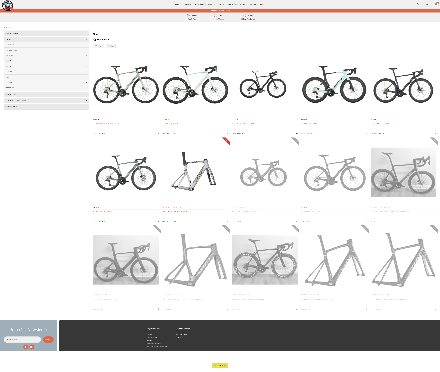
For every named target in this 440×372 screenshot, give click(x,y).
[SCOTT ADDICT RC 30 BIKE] (126, 172)
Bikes (176, 4)
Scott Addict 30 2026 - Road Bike (172, 124)
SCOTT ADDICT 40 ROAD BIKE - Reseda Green (108, 124)
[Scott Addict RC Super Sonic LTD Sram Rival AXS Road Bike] (403, 172)
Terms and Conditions (154, 343)
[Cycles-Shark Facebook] (25, 347)
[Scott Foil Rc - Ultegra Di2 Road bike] (126, 260)
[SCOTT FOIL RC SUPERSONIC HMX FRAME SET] (334, 260)
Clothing (187, 4)
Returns (149, 340)
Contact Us (179, 337)
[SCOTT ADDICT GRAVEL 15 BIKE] (265, 84)
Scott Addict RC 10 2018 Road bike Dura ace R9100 (248, 299)
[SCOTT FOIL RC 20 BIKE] (334, 84)
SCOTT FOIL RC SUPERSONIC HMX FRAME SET (317, 299)
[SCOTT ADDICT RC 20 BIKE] (334, 172)
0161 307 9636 (181, 335)
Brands (252, 4)
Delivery (149, 334)
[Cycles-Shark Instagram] (31, 347)
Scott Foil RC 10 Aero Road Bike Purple (244, 211)
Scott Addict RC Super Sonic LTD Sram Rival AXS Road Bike (390, 211)
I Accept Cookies (220, 365)
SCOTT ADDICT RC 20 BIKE (310, 211)
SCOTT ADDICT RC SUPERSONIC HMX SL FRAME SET (389, 299)
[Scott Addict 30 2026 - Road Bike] (195, 84)
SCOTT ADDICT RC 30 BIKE (102, 211)
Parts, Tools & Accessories (232, 4)
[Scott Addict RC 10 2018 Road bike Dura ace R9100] (265, 260)
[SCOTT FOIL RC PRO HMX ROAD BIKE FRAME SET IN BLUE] (195, 260)
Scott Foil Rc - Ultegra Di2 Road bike (104, 299)
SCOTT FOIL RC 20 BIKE (309, 124)
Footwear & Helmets (205, 4)
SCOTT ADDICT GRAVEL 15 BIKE (243, 124)
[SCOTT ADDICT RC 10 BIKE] (403, 84)
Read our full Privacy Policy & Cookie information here (220, 360)
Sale (262, 4)
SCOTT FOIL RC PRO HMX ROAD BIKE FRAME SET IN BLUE (182, 299)
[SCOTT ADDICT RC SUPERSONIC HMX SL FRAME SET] (403, 260)
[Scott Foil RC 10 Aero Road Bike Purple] (265, 172)
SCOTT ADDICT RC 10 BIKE (380, 124)
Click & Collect (152, 337)
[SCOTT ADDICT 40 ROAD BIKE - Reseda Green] (126, 84)
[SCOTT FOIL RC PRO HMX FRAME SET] (195, 172)
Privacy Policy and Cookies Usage (157, 346)
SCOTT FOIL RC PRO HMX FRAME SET (175, 211)
